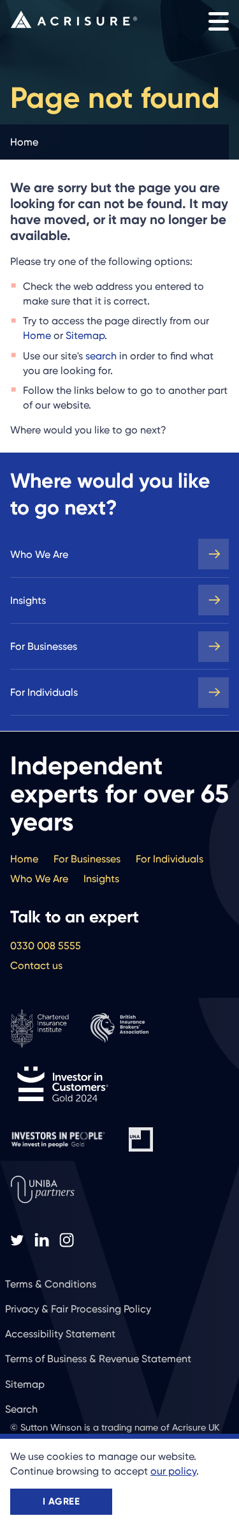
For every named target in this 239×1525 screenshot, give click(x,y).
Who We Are (39, 554)
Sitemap (85, 335)
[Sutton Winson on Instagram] (66, 1240)
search (101, 356)
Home (37, 335)
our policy (173, 1471)
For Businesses (43, 646)
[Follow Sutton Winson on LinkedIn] (41, 1240)
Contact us (36, 965)
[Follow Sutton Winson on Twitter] (17, 1240)
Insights (28, 600)
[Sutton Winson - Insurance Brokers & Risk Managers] (74, 19)
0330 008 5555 (45, 946)
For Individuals (44, 692)
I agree (61, 1501)
